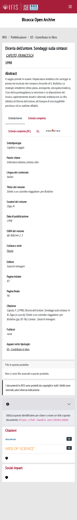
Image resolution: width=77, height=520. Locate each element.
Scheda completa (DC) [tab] (19, 131)
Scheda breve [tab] (15, 118)
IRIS (4, 37)
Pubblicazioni (18, 37)
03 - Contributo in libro (43, 37)
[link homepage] (11, 6)
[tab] (38, 132)
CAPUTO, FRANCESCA (19, 55)
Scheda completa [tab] (37, 118)
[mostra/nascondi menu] (70, 6)
